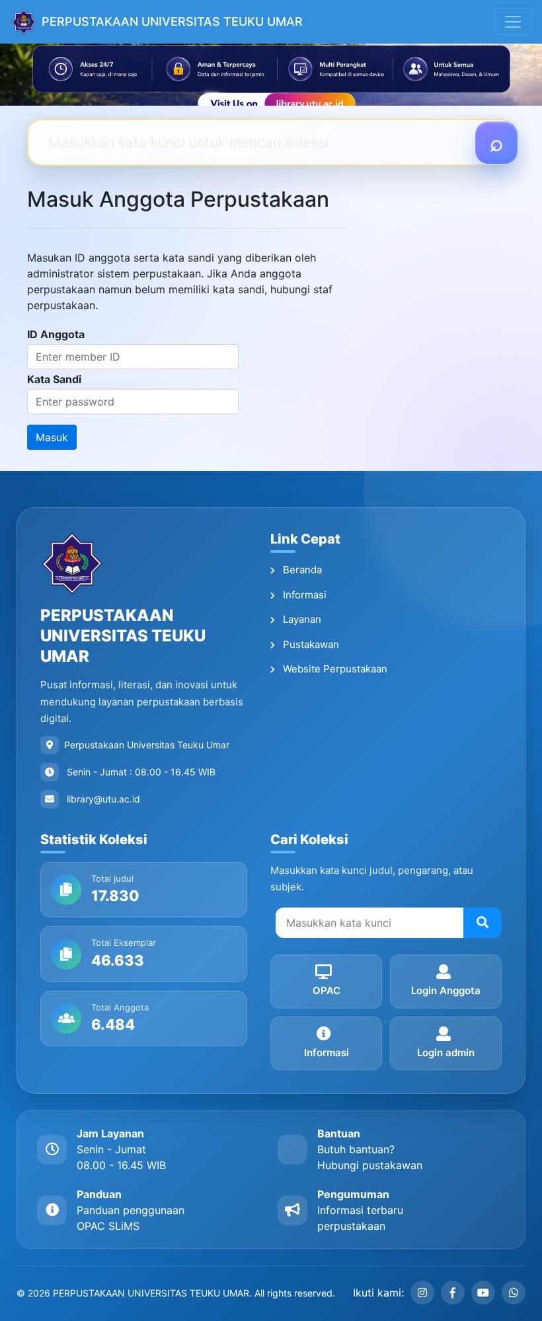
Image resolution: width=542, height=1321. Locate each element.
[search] (482, 923)
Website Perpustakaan (333, 668)
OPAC (326, 990)
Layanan (300, 619)
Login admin (446, 1052)
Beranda (301, 569)
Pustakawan (309, 644)
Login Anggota (446, 990)
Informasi (303, 595)
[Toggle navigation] (512, 22)
